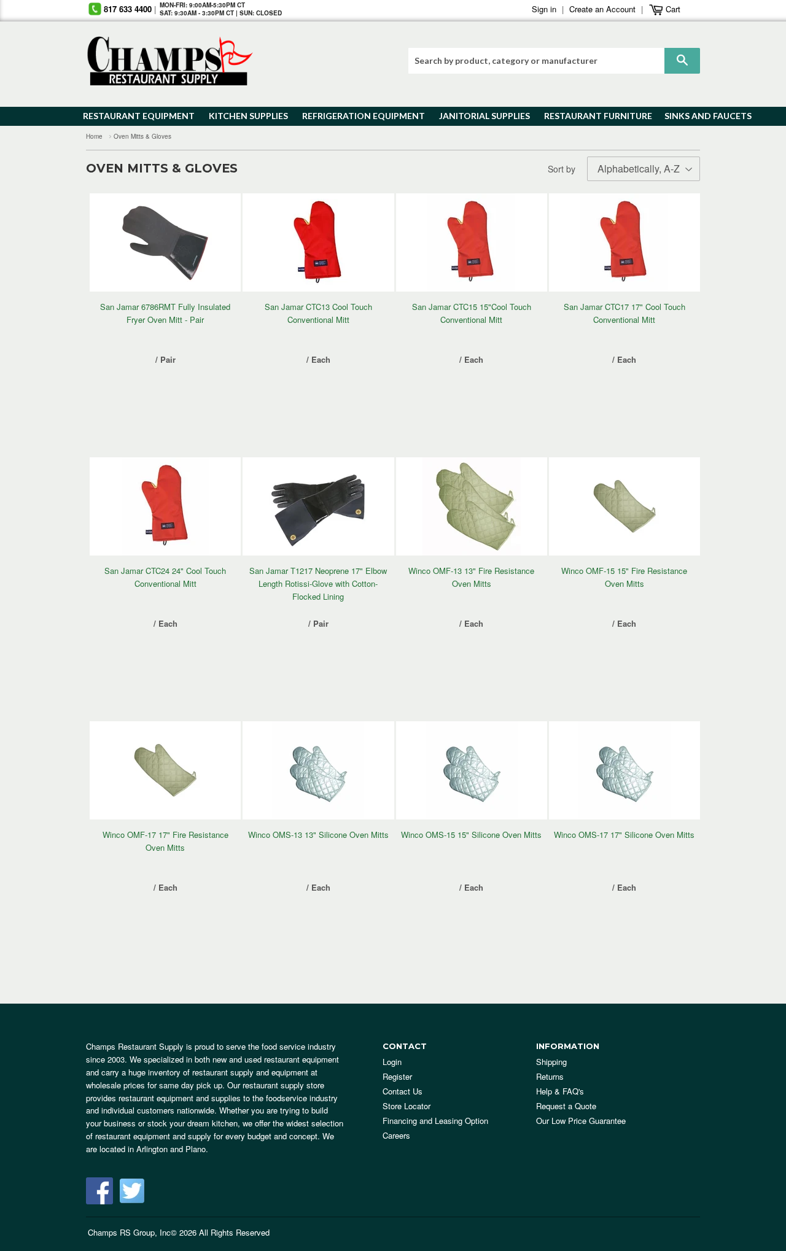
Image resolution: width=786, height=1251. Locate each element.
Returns (550, 1076)
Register (397, 1076)
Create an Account (602, 9)
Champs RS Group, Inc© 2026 (142, 1232)
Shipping (551, 1061)
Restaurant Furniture (592, 115)
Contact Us (402, 1091)
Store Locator (406, 1106)
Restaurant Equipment (132, 115)
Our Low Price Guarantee (581, 1120)
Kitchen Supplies (245, 115)
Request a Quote (566, 1106)
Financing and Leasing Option (435, 1120)
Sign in (544, 9)
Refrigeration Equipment (356, 115)
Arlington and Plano (171, 1149)
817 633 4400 (128, 9)
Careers (396, 1135)
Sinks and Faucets (703, 115)
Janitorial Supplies (480, 115)
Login (392, 1061)
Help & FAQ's (560, 1091)
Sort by (561, 169)
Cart (671, 9)
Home (94, 136)
